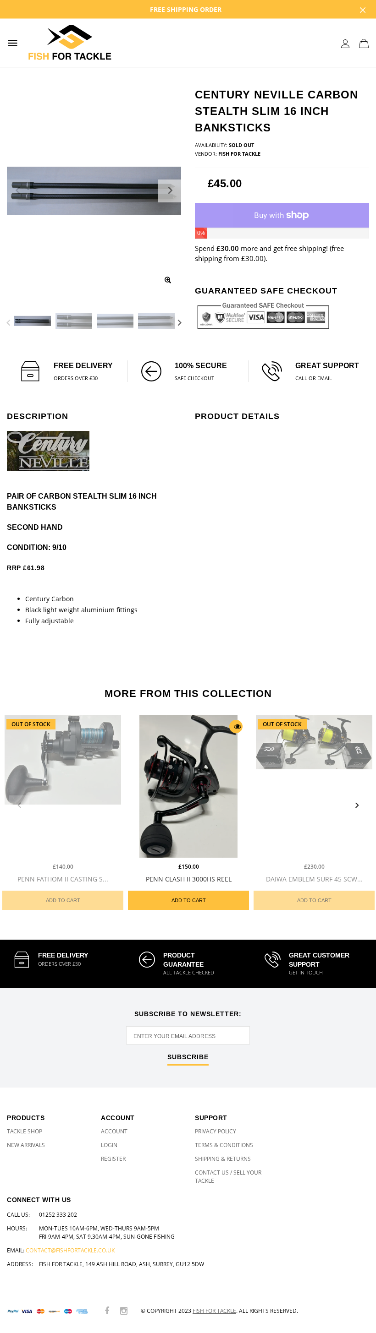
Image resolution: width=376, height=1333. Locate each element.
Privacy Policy (215, 1131)
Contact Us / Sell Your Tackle (228, 1177)
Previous (8, 322)
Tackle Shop (24, 1131)
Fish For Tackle (214, 1311)
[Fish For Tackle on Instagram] (124, 1311)
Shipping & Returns (223, 1159)
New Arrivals (26, 1145)
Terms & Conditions (224, 1145)
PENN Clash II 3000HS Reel (189, 878)
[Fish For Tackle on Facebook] (107, 1311)
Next (179, 322)
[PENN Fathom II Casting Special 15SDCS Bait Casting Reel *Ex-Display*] (62, 786)
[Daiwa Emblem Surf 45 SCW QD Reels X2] (314, 786)
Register (113, 1159)
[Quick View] (236, 726)
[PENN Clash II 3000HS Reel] (188, 786)
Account (114, 1131)
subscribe (188, 1057)
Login (109, 1145)
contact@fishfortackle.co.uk (70, 1250)
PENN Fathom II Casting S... (62, 878)
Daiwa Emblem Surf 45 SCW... (314, 878)
